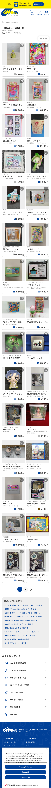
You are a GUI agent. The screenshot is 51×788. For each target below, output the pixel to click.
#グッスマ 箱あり (26, 624)
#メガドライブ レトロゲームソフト (17, 617)
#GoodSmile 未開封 (11, 620)
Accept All (25, 777)
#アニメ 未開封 (36, 605)
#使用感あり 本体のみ (12, 609)
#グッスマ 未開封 (10, 639)
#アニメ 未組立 (37, 617)
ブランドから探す (9, 745)
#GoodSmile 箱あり (11, 624)
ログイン (29, 745)
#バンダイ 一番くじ (28, 609)
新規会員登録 (30, 742)
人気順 (45, 38)
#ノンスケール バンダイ (27, 635)
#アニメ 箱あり (23, 605)
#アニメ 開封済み (10, 605)
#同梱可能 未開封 (10, 635)
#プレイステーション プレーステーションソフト (22, 632)
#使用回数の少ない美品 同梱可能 (16, 628)
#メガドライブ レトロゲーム (30, 613)
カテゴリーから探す (10, 742)
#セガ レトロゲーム (11, 613)
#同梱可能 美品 (23, 639)
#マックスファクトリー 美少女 (15, 643)
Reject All (25, 772)
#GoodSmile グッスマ (28, 620)
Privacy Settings (25, 767)
